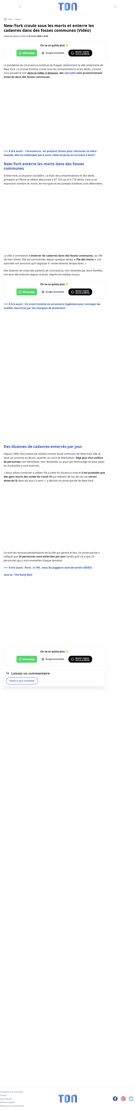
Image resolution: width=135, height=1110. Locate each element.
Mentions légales (7, 1102)
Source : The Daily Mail (18, 574)
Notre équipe (6, 1099)
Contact (3, 1095)
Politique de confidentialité (12, 1106)
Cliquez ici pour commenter (22, 681)
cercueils (70, 73)
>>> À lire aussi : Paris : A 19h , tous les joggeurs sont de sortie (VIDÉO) (48, 567)
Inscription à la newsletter (11, 1092)
